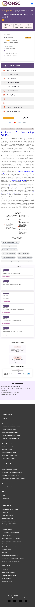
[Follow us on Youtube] (26, 601)
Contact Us (5, 512)
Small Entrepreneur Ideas (8, 521)
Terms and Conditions (7, 481)
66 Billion (17, 346)
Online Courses (6, 544)
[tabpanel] (17, 373)
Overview (5, 128)
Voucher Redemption (7, 486)
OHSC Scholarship (7, 578)
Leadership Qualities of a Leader (10, 532)
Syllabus (12, 128)
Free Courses (5, 498)
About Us (4, 418)
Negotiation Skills (6, 535)
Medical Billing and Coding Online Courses (13, 558)
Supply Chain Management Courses (11, 435)
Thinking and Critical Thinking (9, 524)
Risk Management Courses (9, 421)
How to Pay (5, 569)
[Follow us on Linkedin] (20, 601)
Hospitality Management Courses (10, 438)
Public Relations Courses (8, 458)
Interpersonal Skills (7, 529)
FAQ (3, 484)
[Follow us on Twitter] (14, 601)
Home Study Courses (7, 515)
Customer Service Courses (9, 446)
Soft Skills (4, 552)
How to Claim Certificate (8, 584)
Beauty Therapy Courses (8, 444)
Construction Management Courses (11, 426)
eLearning (4, 526)
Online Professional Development (10, 546)
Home (3, 10)
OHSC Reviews (6, 501)
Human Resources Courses (9, 461)
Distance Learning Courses (9, 575)
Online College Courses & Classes (11, 538)
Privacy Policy (11, 597)
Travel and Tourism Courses (9, 455)
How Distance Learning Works (10, 509)
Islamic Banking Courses (8, 466)
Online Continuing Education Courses (11, 541)
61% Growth (17, 357)
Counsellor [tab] (17, 369)
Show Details (6, 276)
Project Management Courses (10, 432)
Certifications (20, 128)
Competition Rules (7, 581)
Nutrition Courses (6, 441)
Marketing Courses (7, 449)
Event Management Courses (9, 469)
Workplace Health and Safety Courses (12, 472)
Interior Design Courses (8, 464)
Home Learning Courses (8, 572)
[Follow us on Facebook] (9, 601)
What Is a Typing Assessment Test (11, 561)
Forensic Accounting (7, 423)
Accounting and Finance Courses (10, 475)
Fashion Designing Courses (9, 429)
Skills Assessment (6, 549)
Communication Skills (7, 518)
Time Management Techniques (10, 555)
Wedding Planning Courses (9, 452)
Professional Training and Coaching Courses (13, 478)
